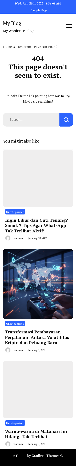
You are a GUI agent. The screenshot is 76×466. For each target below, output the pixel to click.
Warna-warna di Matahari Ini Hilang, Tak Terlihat (36, 433)
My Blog (12, 23)
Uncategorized (15, 212)
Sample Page (39, 10)
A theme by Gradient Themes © (38, 455)
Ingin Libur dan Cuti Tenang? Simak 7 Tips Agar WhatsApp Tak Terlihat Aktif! (36, 225)
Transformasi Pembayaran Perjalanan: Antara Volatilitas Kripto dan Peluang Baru (37, 337)
